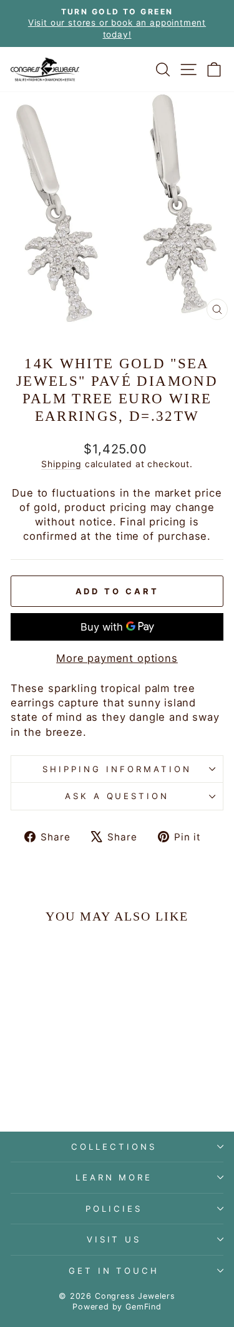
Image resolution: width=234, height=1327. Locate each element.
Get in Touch (114, 1271)
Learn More (114, 1177)
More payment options (117, 658)
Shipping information (117, 769)
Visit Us (114, 1239)
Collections (114, 1147)
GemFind (143, 1306)
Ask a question (117, 796)
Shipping (61, 463)
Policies (113, 1209)
